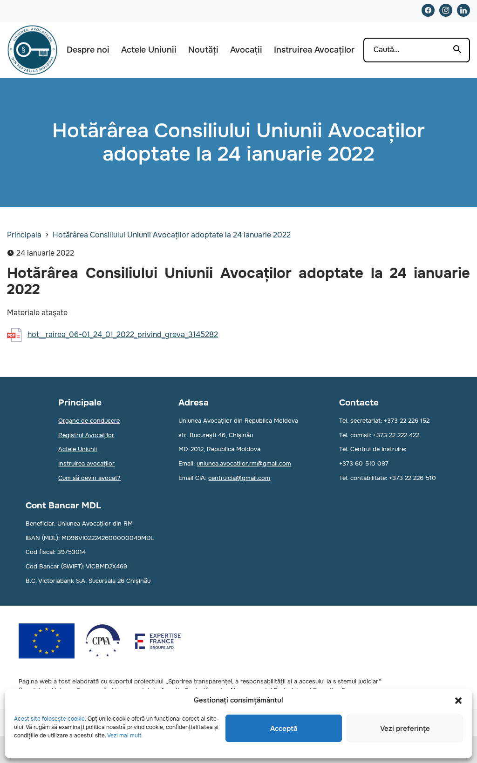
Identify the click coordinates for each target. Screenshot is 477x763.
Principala (24, 235)
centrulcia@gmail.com (239, 478)
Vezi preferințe (405, 728)
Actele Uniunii (149, 50)
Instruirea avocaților (86, 463)
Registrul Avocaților (86, 435)
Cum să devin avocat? (89, 478)
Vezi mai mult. (125, 735)
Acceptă (283, 728)
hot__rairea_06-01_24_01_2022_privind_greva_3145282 (122, 334)
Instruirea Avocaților (314, 50)
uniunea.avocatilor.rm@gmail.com (244, 463)
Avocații (246, 50)
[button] (458, 700)
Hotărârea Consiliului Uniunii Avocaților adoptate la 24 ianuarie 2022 (172, 235)
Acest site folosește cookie (49, 718)
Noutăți (203, 50)
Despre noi (88, 50)
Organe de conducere (89, 421)
